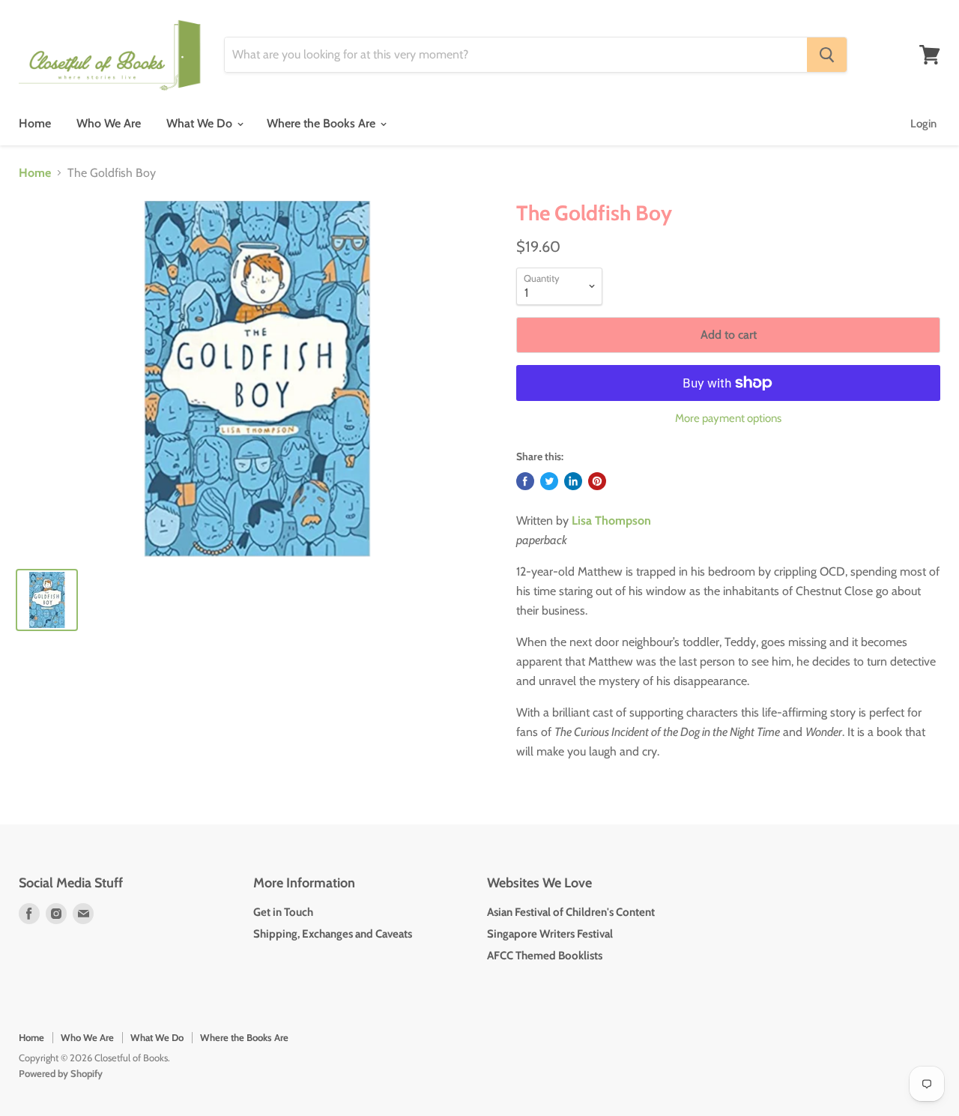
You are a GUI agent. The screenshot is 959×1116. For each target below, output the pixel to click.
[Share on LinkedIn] (573, 481)
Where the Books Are (322, 123)
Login (923, 123)
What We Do (200, 123)
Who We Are (108, 123)
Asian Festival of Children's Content (571, 912)
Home (35, 123)
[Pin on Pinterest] (597, 481)
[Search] (827, 54)
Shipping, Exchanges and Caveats (332, 934)
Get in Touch (283, 912)
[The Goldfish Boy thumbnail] (46, 600)
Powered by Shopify (61, 1073)
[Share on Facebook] (525, 481)
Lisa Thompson (611, 520)
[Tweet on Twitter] (549, 481)
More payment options (728, 418)
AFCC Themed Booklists (544, 955)
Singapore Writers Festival (550, 934)
